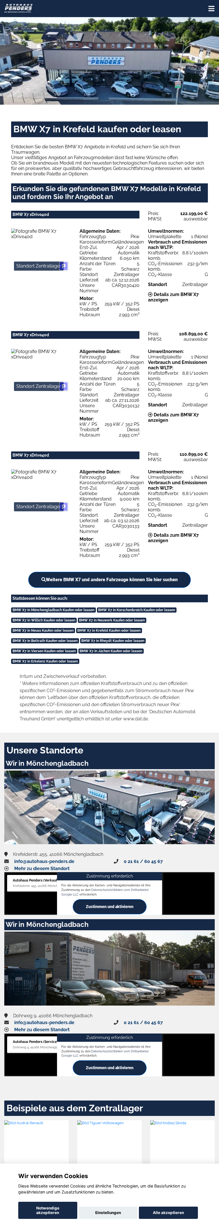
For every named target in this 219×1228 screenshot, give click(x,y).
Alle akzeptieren (168, 1212)
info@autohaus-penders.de (44, 861)
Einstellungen (108, 1212)
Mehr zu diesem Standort (42, 868)
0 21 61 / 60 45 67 (143, 861)
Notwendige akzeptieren (47, 1210)
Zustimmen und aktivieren (109, 906)
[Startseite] (18, 8)
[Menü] (211, 8)
